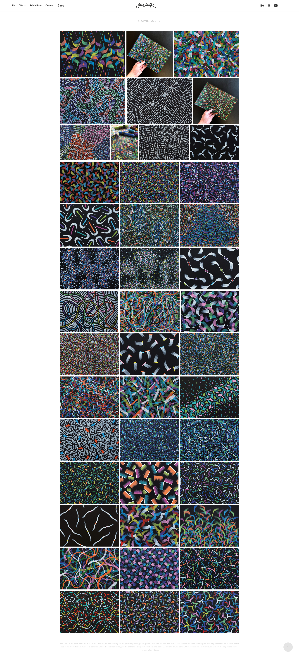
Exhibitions (36, 5)
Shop (61, 5)
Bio (14, 5)
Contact (49, 5)
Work (22, 5)
